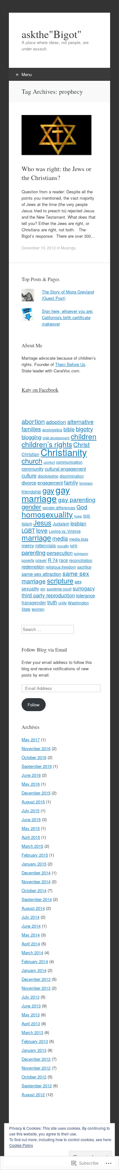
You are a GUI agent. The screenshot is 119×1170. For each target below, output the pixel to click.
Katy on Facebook (40, 389)
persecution (60, 552)
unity (62, 602)
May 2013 (31, 1015)
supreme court (59, 588)
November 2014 (36, 881)
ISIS (86, 515)
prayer (41, 560)
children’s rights (47, 444)
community (32, 468)
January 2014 (34, 970)
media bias (78, 539)
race (63, 560)
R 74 (53, 559)
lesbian (78, 523)
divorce (29, 482)
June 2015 (31, 819)
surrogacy (84, 588)
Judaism (61, 523)
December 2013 (36, 979)
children (83, 436)
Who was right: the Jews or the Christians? (56, 173)
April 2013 (31, 1023)
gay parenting (77, 499)
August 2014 (33, 908)
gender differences (59, 507)
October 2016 (34, 757)
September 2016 (37, 766)
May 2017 (31, 739)
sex (78, 581)
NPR (73, 545)
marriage (36, 537)
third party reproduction (48, 595)
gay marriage (46, 494)
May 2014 (31, 935)
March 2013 (32, 1032)
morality (63, 545)
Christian (30, 454)
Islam (27, 523)
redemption (33, 566)
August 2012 (33, 1094)
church (32, 461)
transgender (34, 602)
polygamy (81, 553)
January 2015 (34, 864)
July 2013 (30, 997)
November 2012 (36, 1068)
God (81, 507)
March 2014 (32, 952)
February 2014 (35, 961)
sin (42, 588)
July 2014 (30, 917)
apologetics (52, 429)
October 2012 (34, 1077)
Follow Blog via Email (44, 649)
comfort (49, 462)
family (71, 482)
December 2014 (36, 873)
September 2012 (37, 1086)
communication (69, 462)
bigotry (84, 429)
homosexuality (47, 514)
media (60, 538)
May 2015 (31, 828)
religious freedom (61, 566)
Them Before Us (70, 364)
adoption (56, 422)
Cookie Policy (21, 1145)
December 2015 (36, 793)
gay (48, 490)
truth (52, 602)
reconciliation (80, 560)
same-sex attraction (41, 573)
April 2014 (31, 944)
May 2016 (31, 784)
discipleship (48, 476)
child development (56, 437)
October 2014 (34, 890)
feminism (86, 483)
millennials (45, 545)
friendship (31, 491)
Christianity (64, 452)
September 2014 (37, 899)
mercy (28, 545)
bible (69, 429)
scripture (60, 580)
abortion (33, 421)
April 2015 (31, 837)
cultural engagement (65, 468)
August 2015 (33, 802)
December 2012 (36, 1059)
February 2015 (35, 855)
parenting (33, 552)
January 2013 (34, 1050)
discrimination (72, 476)
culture (29, 475)
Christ (81, 444)
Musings (68, 247)
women (38, 609)
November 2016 (36, 748)
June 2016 (31, 775)
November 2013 (36, 988)
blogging (31, 437)
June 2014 (31, 926)
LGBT (28, 530)
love (42, 530)
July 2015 (30, 810)
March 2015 (32, 846)
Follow (33, 705)
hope (78, 516)
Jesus (42, 522)
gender (31, 506)
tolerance (85, 595)
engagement (50, 482)
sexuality (30, 588)
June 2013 (31, 1006)
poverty (28, 560)
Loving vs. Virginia (65, 531)
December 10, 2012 (39, 247)
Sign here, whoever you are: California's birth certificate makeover (67, 317)
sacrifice (84, 566)
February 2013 (35, 1041)
